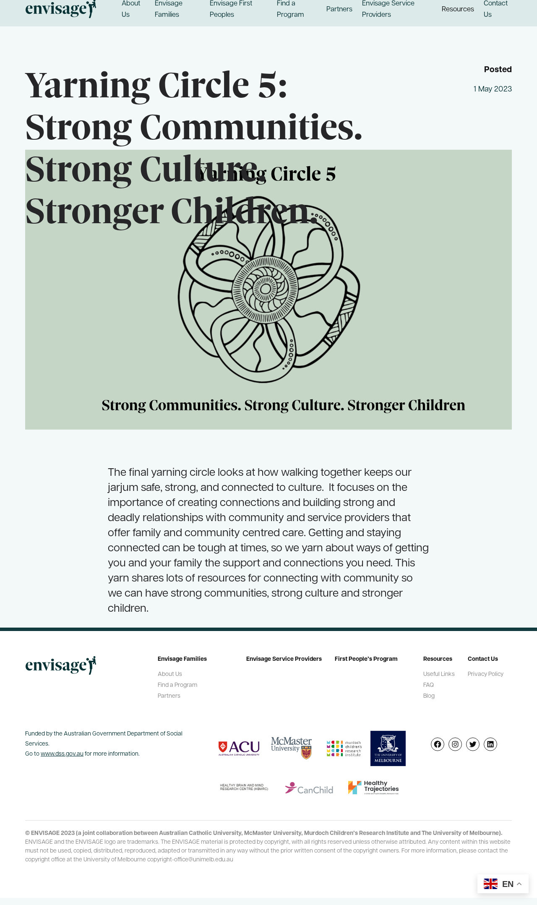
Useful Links (439, 677)
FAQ (428, 688)
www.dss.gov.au (62, 757)
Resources (458, 12)
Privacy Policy (485, 677)
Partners (339, 12)
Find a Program (290, 12)
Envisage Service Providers (388, 12)
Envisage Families (168, 12)
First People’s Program (366, 662)
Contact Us (496, 12)
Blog (429, 699)
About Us (131, 12)
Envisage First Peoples (231, 12)
